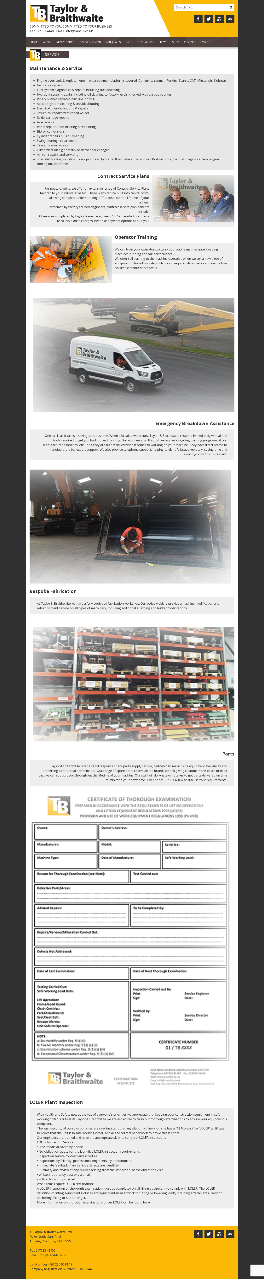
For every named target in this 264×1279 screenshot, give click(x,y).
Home (34, 42)
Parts (129, 42)
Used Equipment (90, 42)
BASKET (204, 42)
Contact (189, 42)
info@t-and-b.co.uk (79, 31)
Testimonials (146, 42)
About (47, 42)
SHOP (175, 42)
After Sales (113, 42)
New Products (65, 42)
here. (146, 1202)
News (163, 42)
